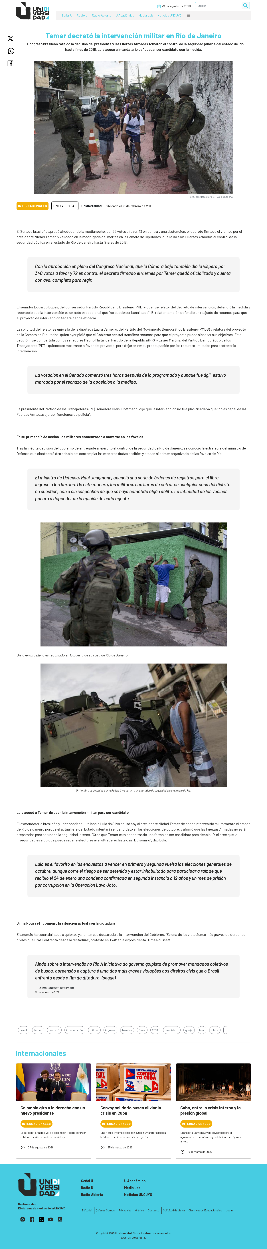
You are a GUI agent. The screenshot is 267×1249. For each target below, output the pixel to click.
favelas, (127, 1030)
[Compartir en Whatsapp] (11, 51)
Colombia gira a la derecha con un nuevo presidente (53, 1110)
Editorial (87, 1210)
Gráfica (139, 1210)
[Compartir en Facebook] (11, 63)
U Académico (125, 15)
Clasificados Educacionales (205, 1210)
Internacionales (32, 206)
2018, (155, 1030)
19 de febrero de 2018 (47, 992)
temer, (38, 1030)
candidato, (172, 1030)
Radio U (82, 15)
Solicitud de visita (174, 1210)
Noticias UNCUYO (169, 15)
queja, (189, 1030)
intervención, (75, 1030)
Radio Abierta (101, 15)
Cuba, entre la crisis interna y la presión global (210, 1110)
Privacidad (125, 1210)
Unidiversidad (64, 206)
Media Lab (146, 15)
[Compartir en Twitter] (11, 38)
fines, (142, 1030)
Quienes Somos (105, 1210)
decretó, (54, 1030)
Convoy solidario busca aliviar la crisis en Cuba (130, 1110)
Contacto (153, 1210)
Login (229, 1210)
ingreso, (110, 1030)
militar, (94, 1030)
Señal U (67, 15)
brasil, (24, 1030)
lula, (202, 1030)
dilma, (215, 1030)
